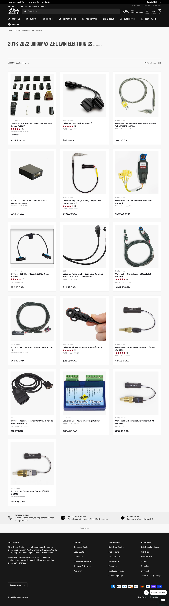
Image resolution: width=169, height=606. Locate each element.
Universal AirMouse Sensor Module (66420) (83, 347)
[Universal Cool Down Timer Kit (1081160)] (84, 393)
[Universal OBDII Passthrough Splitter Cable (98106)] (32, 246)
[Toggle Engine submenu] (54, 19)
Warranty (78, 571)
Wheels (110, 19)
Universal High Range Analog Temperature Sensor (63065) (82, 201)
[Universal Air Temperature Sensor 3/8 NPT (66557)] (32, 463)
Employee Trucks (116, 571)
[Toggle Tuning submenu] (38, 19)
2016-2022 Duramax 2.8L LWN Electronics (28, 31)
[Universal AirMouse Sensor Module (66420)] (84, 319)
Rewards (147, 6)
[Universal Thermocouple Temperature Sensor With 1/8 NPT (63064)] (136, 95)
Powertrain (91, 19)
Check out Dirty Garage (151, 575)
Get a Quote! (79, 552)
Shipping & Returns (82, 566)
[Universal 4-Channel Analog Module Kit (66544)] (136, 246)
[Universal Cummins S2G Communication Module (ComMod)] (32, 172)
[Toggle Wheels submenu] (115, 19)
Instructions (136, 6)
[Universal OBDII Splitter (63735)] (84, 95)
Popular (16, 19)
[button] (159, 11)
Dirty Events (114, 561)
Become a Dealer (81, 547)
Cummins (145, 566)
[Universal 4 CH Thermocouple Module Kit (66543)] (136, 172)
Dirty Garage (33, 2)
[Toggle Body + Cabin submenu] (158, 19)
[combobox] (71, 11)
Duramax (144, 561)
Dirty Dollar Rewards (83, 561)
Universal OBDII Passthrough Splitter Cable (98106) (30, 275)
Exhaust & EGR (69, 19)
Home (10, 31)
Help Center (157, 6)
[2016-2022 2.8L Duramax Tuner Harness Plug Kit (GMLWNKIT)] (32, 95)
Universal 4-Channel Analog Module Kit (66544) (133, 275)
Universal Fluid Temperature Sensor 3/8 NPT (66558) (135, 422)
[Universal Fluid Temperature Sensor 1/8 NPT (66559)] (136, 319)
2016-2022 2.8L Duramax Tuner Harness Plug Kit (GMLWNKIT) (31, 124)
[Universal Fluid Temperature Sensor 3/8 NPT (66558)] (136, 393)
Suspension (129, 19)
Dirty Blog (145, 552)
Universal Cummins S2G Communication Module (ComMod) (29, 201)
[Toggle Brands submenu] (20, 24)
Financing (113, 566)
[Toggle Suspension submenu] (136, 19)
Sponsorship (114, 556)
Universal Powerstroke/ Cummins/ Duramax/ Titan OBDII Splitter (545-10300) (83, 275)
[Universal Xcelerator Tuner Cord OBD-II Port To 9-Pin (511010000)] (32, 393)
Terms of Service (155, 597)
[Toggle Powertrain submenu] (98, 19)
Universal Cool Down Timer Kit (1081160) (81, 421)
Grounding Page (116, 575)
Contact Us (78, 556)
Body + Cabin (151, 19)
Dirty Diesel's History (150, 547)
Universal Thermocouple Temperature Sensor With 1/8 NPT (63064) (136, 124)
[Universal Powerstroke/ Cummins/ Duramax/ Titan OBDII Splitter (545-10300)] (84, 246)
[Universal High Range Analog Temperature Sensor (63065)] (84, 172)
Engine (49, 19)
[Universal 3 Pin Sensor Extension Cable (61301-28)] (32, 319)
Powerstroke (146, 556)
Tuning (33, 19)
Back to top (84, 528)
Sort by (11, 63)
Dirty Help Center (116, 547)
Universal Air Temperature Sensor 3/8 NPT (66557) (30, 492)
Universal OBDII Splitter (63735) (77, 123)
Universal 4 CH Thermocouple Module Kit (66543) (134, 201)
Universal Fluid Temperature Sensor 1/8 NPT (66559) (135, 348)
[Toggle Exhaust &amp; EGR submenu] (77, 19)
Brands (15, 24)
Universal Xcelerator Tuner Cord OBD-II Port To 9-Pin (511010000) (32, 422)
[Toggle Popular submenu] (21, 19)
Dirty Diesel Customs (20, 597)
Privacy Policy (141, 597)
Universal (145, 571)
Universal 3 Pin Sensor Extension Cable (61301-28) (32, 348)
